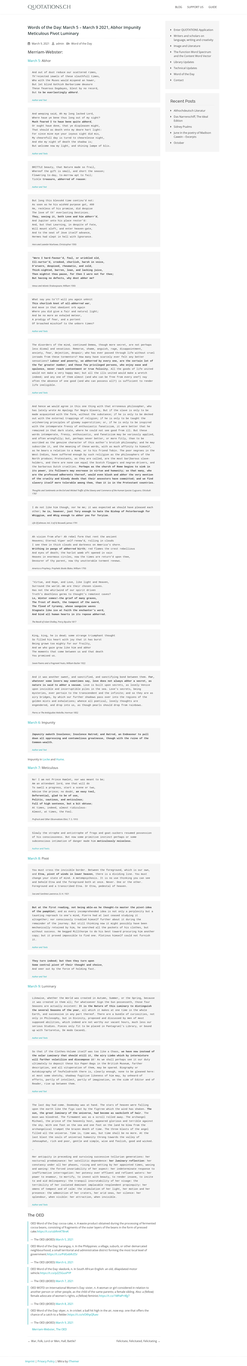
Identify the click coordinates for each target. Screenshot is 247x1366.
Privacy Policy (46, 1361)
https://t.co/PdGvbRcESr (62, 1254)
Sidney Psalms (183, 127)
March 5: (34, 60)
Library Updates (184, 62)
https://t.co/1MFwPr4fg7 (114, 1296)
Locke (46, 759)
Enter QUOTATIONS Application (193, 30)
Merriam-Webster (43, 1329)
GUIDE (213, 7)
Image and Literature (187, 46)
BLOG (178, 7)
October (179, 143)
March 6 (34, 722)
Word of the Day (81, 43)
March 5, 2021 (64, 1239)
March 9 (34, 986)
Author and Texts (40, 153)
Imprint (30, 1361)
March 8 (34, 858)
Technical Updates (185, 68)
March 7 (34, 768)
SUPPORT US (195, 7)
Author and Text (39, 100)
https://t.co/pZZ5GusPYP (55, 1273)
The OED (61, 1329)
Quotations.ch (49, 7)
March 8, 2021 (64, 1304)
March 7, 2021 (64, 1281)
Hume (60, 759)
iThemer (74, 1361)
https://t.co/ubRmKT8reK (53, 1231)
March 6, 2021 (64, 1262)
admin (60, 43)
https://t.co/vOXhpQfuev (83, 1314)
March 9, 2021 (64, 1322)
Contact (179, 80)
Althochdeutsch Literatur (189, 110)
